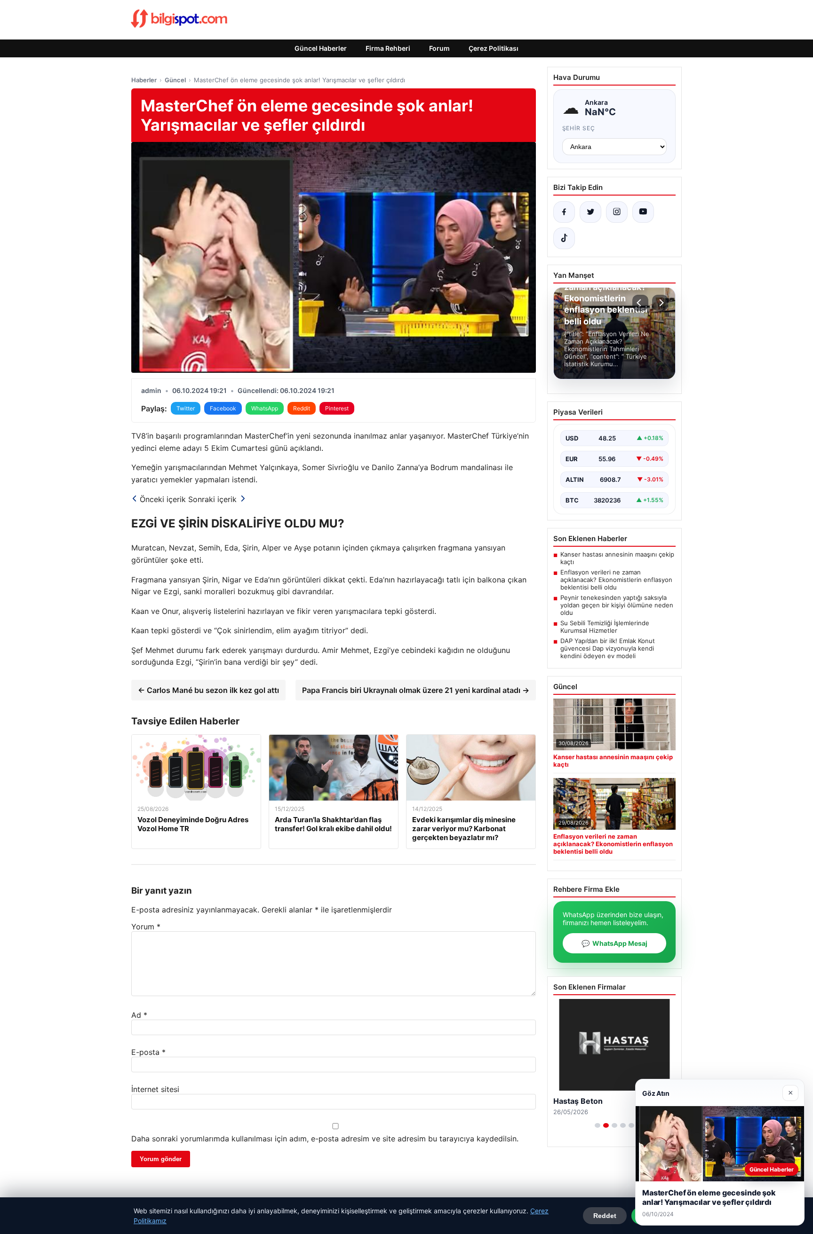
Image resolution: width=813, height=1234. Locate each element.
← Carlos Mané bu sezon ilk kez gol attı (208, 690)
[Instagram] (617, 212)
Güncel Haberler (321, 48)
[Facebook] (564, 212)
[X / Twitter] (590, 212)
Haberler (144, 80)
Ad (139, 1015)
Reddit (301, 408)
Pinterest (337, 408)
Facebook (223, 408)
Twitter (185, 408)
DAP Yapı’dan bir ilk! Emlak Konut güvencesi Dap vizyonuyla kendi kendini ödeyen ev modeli (607, 648)
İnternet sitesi (155, 1089)
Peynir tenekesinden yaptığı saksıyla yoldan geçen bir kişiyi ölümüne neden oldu (616, 605)
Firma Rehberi (388, 48)
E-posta (148, 1052)
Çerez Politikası (493, 48)
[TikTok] (564, 238)
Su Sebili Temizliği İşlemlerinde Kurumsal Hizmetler (604, 626)
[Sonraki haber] (660, 303)
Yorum (145, 926)
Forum (439, 48)
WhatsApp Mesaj (614, 943)
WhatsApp (264, 408)
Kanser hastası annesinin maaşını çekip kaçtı (617, 558)
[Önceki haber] (640, 303)
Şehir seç (579, 128)
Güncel (175, 80)
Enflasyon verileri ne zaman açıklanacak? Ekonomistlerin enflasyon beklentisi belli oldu (616, 579)
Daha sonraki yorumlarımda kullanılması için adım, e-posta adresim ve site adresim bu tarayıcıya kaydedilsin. (324, 1138)
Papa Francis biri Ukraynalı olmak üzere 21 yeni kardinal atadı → (415, 690)
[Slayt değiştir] (597, 1125)
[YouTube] (643, 212)
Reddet (604, 1215)
